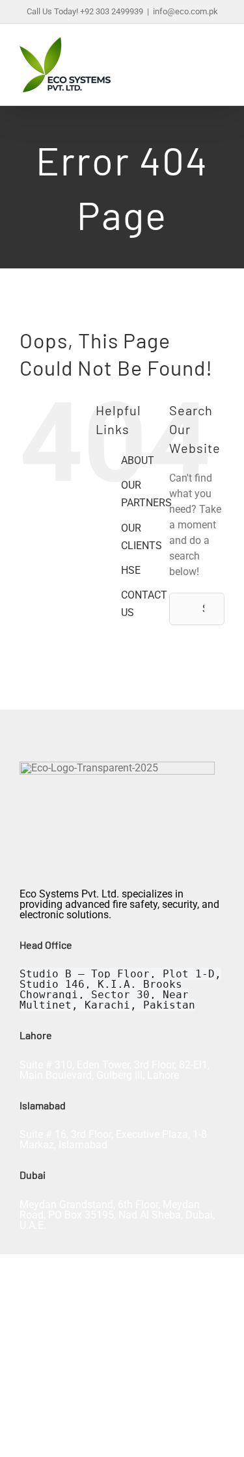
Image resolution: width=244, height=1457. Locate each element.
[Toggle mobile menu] (219, 60)
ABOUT (137, 460)
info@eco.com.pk (185, 11)
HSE (131, 570)
